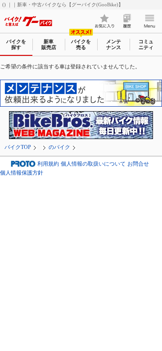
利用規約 (48, 164)
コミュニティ (146, 44)
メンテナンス (113, 44)
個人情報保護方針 (21, 173)
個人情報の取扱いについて (93, 164)
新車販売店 (48, 44)
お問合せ (138, 164)
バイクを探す (16, 44)
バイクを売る (81, 44)
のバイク (59, 147)
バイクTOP (17, 147)
